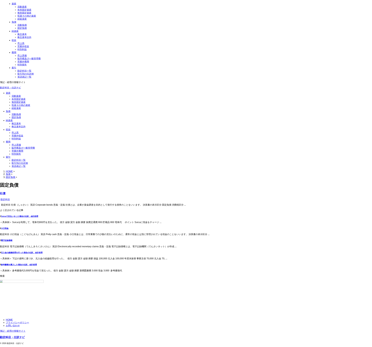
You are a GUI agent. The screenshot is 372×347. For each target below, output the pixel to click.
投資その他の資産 (21, 105)
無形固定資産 (19, 102)
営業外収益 (17, 135)
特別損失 (16, 154)
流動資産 (16, 96)
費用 (8, 142)
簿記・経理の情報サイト (13, 331)
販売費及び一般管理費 (23, 148)
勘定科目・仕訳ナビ (10, 87)
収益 (8, 129)
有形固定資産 (19, 99)
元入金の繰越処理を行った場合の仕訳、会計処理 (22, 252)
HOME (9, 320)
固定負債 (16, 117)
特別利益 (16, 138)
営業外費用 (17, 151)
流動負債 (16, 114)
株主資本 (16, 123)
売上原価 (16, 145)
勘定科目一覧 (19, 160)
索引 (8, 157)
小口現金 (5, 228)
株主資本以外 (19, 126)
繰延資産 (16, 108)
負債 (8, 111)
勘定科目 (5, 199)
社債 (3, 193)
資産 (8, 93)
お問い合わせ (13, 325)
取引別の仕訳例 (20, 163)
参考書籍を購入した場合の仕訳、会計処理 (19, 265)
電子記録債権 (6, 240)
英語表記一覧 (19, 166)
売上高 (15, 132)
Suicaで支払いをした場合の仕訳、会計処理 (19, 216)
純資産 (9, 120)
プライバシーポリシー (17, 322)
